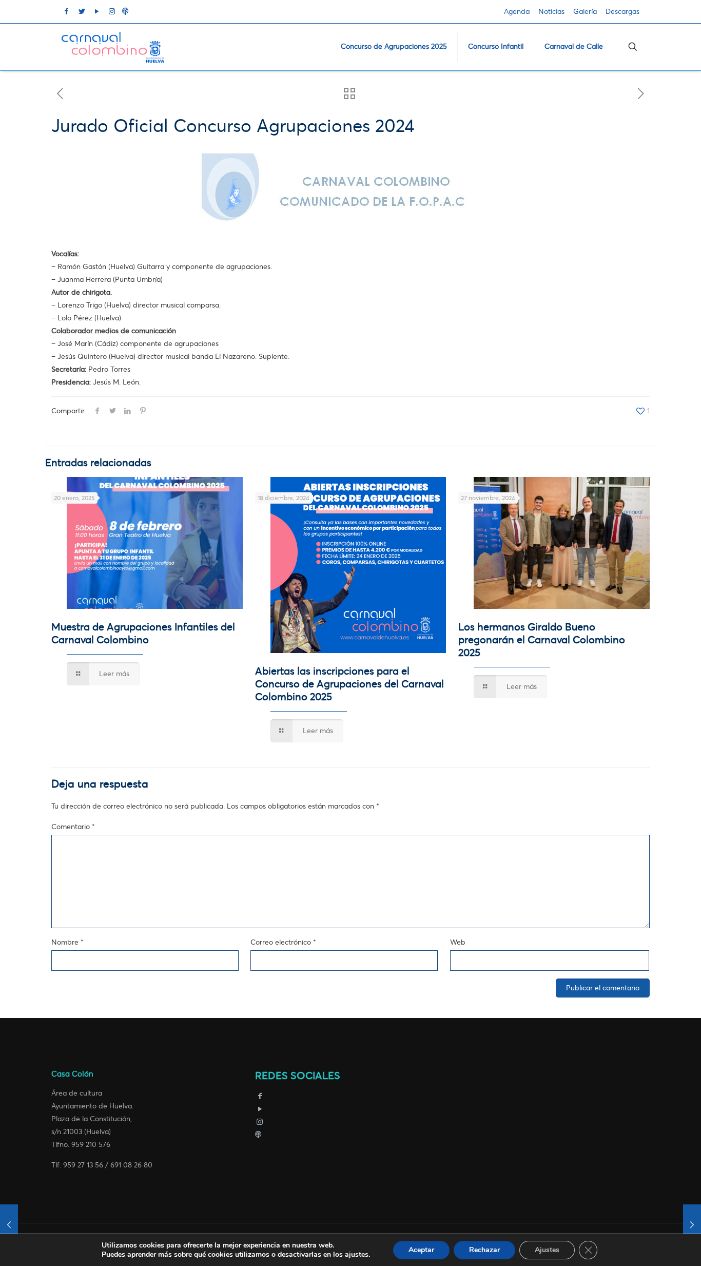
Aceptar (421, 1250)
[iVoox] (258, 1134)
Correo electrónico (283, 942)
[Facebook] (260, 1096)
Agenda (517, 11)
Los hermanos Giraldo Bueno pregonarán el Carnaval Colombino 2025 (541, 640)
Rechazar (484, 1250)
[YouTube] (260, 1109)
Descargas (622, 11)
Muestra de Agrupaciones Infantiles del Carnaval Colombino (143, 633)
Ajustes (547, 1250)
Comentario (73, 826)
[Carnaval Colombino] (113, 47)
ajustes (356, 1254)
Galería (585, 11)
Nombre (67, 942)
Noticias (551, 11)
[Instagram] (260, 1122)
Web (457, 942)
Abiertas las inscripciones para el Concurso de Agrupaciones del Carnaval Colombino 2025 (349, 684)
